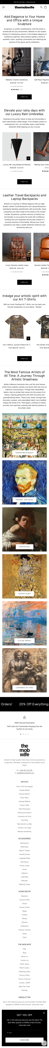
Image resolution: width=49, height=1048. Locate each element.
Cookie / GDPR (24, 983)
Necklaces (24, 862)
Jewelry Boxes (24, 854)
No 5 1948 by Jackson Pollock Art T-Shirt (17, 345)
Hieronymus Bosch (24, 453)
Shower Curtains (24, 930)
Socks (24, 869)
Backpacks (24, 843)
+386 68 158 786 (25, 770)
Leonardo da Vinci (24, 816)
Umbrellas (24, 877)
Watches (24, 881)
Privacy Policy (24, 975)
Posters (24, 915)
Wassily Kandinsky (24, 831)
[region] (24, 723)
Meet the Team (24, 986)
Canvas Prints (24, 900)
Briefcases (24, 847)
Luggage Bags (24, 858)
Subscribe (24, 1040)
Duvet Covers (24, 907)
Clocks (24, 903)
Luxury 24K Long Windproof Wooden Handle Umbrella (16, 165)
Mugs (24, 911)
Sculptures (24, 926)
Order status (24, 964)
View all (24, 97)
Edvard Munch (24, 794)
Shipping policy (24, 971)
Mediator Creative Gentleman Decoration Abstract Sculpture (16, 80)
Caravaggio (24, 547)
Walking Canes (24, 884)
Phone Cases (24, 866)
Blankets (24, 896)
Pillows (24, 918)
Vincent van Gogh (24, 828)
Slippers (25, 873)
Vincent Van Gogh (24, 500)
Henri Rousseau (24, 809)
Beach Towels (24, 850)
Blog (24, 953)
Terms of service (24, 979)
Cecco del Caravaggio (24, 786)
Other (24, 937)
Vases (24, 934)
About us (24, 956)
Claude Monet (24, 641)
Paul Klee (24, 820)
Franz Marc (24, 798)
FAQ (24, 949)
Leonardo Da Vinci (24, 687)
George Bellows (24, 801)
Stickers (25, 922)
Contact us (25, 960)
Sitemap (24, 990)
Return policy (24, 968)
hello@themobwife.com (25, 773)
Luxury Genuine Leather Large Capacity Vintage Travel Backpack (17, 265)
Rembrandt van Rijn (24, 824)
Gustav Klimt (24, 594)
